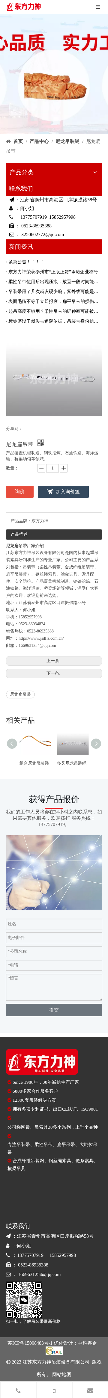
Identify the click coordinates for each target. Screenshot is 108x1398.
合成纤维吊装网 (28, 1160)
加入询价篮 (68, 491)
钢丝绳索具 (45, 574)
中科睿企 (87, 1343)
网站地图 (61, 1374)
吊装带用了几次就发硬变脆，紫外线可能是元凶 (54, 291)
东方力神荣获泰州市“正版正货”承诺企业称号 (53, 271)
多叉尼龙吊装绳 (71, 763)
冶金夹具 (69, 574)
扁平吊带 (66, 1144)
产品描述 (19, 534)
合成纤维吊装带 (79, 567)
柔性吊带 (43, 1144)
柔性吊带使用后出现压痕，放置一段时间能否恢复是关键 (54, 281)
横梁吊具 (17, 1168)
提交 (54, 1009)
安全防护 (22, 581)
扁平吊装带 (16, 574)
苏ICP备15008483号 (28, 1343)
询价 (20, 491)
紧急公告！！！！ (26, 261)
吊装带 (29, 567)
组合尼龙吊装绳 (34, 763)
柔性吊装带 (50, 567)
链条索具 (85, 1160)
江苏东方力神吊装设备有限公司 (35, 552)
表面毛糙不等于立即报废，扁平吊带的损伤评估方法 (54, 301)
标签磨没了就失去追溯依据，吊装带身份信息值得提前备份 (54, 321)
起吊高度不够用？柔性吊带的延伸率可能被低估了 (54, 311)
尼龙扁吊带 (20, 694)
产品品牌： (21, 521)
